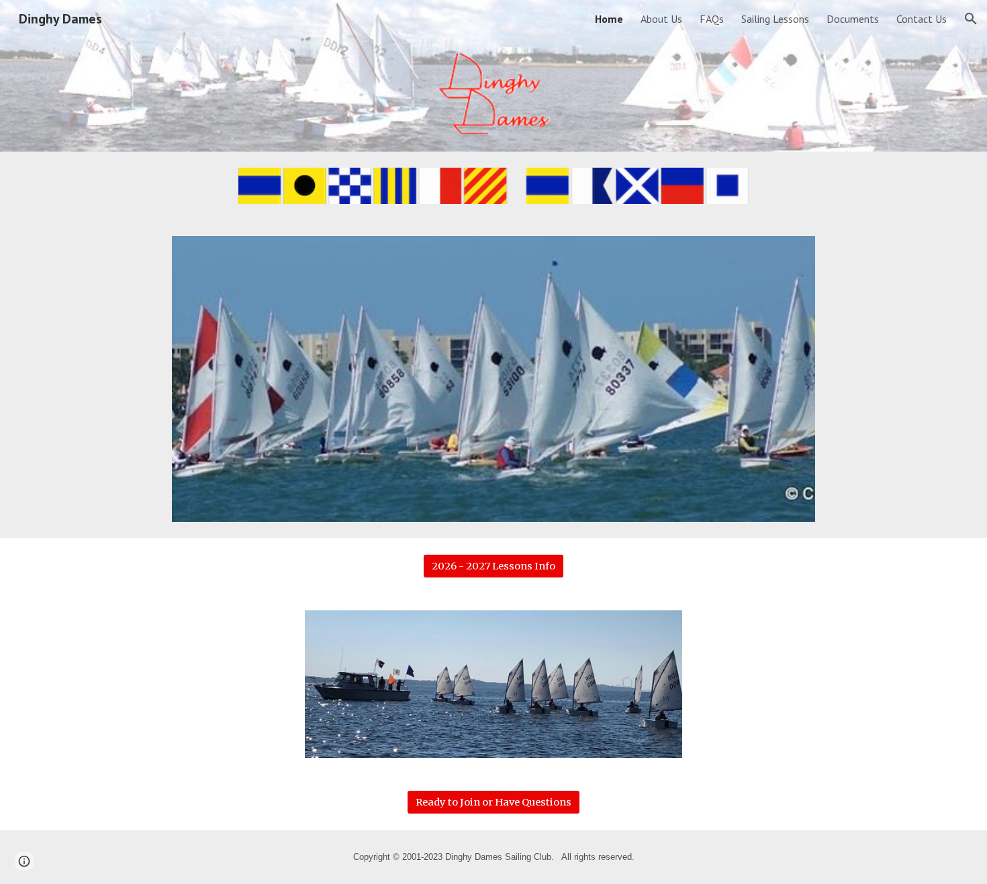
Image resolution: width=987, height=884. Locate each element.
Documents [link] (853, 18)
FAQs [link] (712, 18)
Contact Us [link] (921, 18)
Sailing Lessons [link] (775, 18)
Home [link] (609, 18)
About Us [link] (661, 18)
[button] (971, 19)
